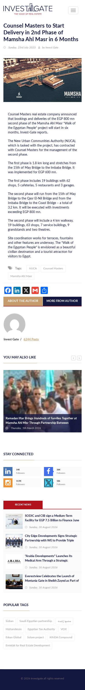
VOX (64, 629)
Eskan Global (13, 637)
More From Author (62, 301)
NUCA (33, 268)
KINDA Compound (61, 637)
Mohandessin (14, 629)
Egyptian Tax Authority (41, 629)
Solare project (35, 637)
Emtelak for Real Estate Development (28, 645)
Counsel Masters (53, 268)
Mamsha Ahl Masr (21, 276)
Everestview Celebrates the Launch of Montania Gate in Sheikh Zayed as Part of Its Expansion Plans (52, 581)
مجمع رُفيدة (64, 621)
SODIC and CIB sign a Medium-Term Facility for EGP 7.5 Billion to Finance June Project (52, 520)
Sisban (10, 621)
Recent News (23, 505)
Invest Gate (52, 47)
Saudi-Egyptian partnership (35, 621)
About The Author (23, 301)
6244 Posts (31, 339)
